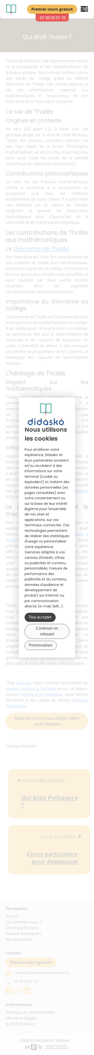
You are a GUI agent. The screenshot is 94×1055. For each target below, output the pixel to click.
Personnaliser (41, 645)
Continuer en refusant (47, 631)
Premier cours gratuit (52, 9)
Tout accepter (40, 617)
